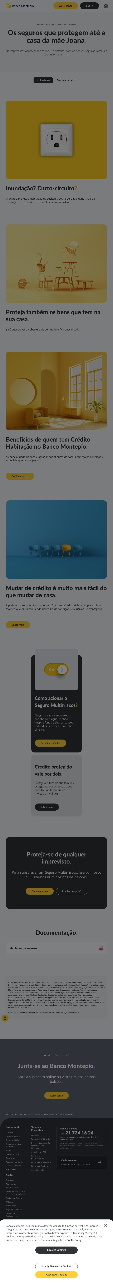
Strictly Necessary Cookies (56, 1266)
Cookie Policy (74, 1240)
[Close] (105, 1225)
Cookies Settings (56, 1250)
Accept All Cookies (56, 1274)
